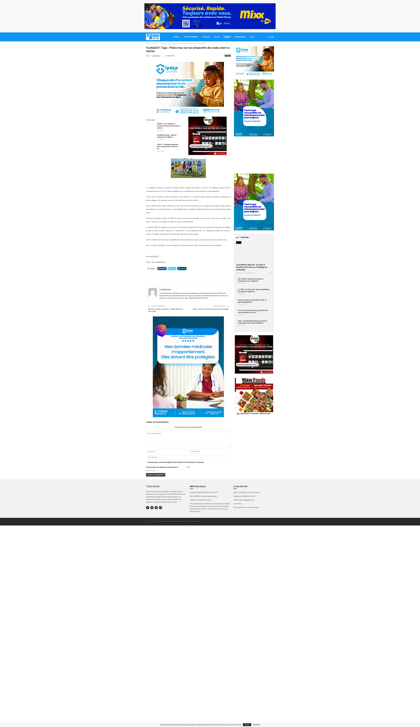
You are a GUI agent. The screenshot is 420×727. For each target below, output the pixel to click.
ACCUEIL (176, 37)
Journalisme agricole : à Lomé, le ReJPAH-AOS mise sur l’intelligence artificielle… (251, 267)
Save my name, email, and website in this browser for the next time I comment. (176, 462)
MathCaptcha (153, 470)
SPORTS (227, 37)
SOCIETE (217, 37)
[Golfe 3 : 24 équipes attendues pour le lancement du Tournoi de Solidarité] (151, 147)
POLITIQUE (206, 37)
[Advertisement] (188, 278)
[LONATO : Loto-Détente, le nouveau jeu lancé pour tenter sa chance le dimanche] (151, 126)
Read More (256, 724)
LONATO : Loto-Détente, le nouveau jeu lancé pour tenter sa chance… (168, 126)
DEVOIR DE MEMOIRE (191, 37)
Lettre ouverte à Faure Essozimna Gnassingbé (210, 309)
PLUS (252, 37)
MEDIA (239, 242)
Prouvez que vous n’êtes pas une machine (161, 467)
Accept (247, 725)
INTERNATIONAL (240, 37)
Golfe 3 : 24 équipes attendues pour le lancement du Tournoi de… (167, 146)
